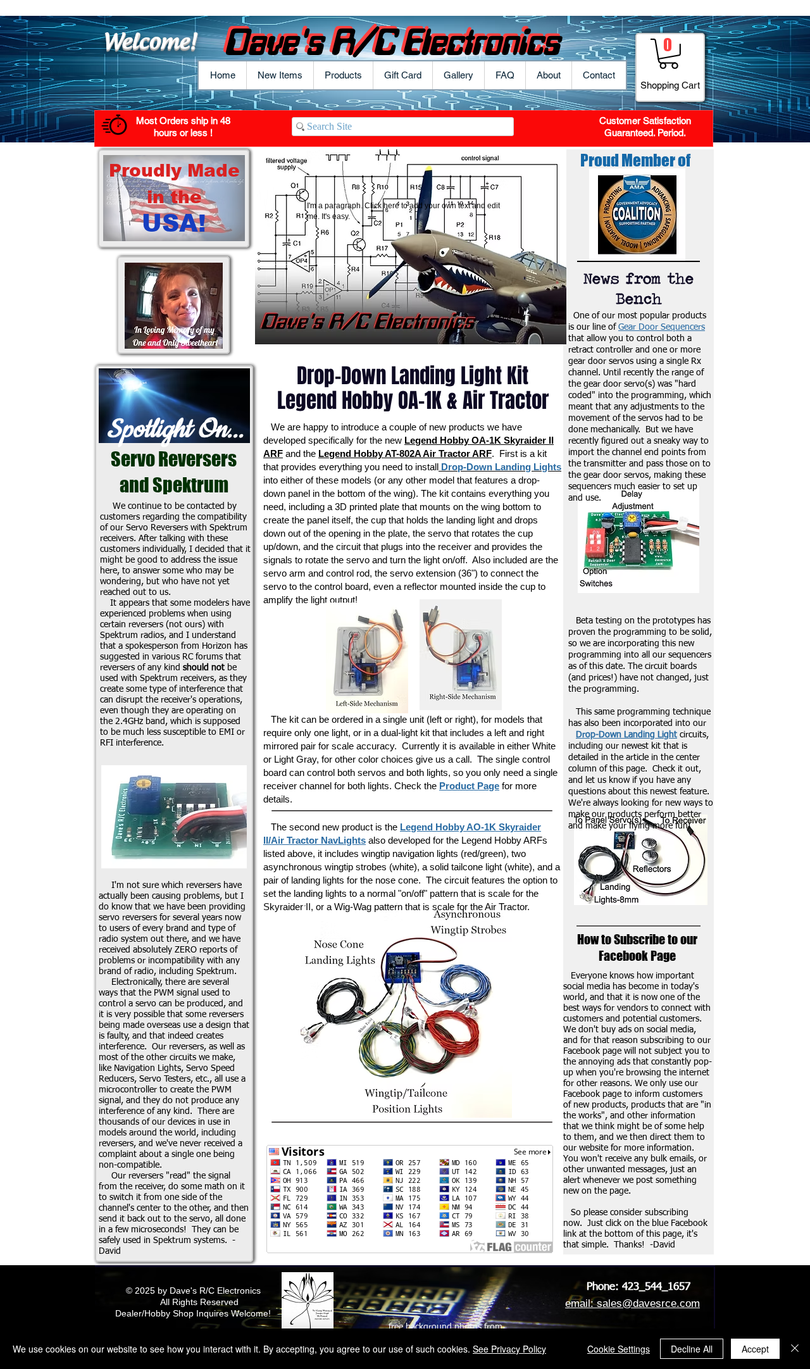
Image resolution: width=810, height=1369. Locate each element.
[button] (343, 75)
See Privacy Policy (509, 1348)
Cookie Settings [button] (618, 1348)
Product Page (469, 785)
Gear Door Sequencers (661, 327)
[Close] (794, 1349)
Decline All (692, 1348)
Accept (755, 1348)
